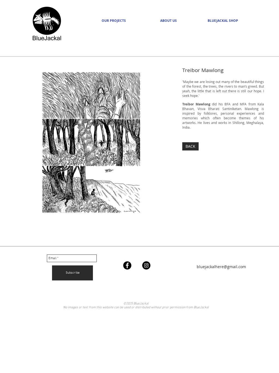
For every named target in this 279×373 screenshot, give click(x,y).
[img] (91, 142)
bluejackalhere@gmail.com (221, 266)
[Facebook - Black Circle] (127, 265)
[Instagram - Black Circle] (146, 265)
